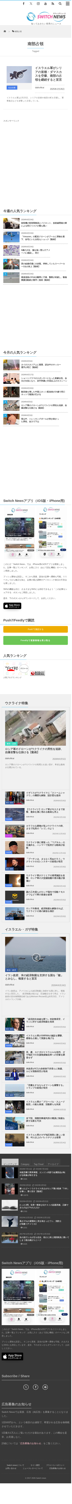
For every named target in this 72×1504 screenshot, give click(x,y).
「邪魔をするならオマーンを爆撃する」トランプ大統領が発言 (45, 1086)
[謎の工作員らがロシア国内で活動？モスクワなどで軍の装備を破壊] (14, 897)
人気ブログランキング (12, 677)
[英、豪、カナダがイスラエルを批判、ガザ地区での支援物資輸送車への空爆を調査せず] (14, 1057)
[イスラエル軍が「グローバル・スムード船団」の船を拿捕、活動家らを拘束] (14, 1106)
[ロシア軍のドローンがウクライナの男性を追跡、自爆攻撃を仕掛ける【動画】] (35, 731)
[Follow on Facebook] (35, 1387)
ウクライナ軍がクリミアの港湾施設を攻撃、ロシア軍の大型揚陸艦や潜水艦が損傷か (45, 878)
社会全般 (12, 88)
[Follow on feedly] (45, 1387)
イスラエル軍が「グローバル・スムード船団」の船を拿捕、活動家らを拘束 (45, 1103)
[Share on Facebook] (23, 3)
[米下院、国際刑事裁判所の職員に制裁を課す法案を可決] (14, 1123)
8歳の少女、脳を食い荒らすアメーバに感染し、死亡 (35, 251)
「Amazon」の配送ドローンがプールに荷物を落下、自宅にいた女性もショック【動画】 (43, 238)
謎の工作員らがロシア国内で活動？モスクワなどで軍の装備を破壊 (45, 893)
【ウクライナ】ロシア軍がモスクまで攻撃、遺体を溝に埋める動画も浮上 (45, 810)
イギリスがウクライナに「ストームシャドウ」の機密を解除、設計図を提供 (45, 794)
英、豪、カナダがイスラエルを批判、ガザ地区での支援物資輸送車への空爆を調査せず (45, 1055)
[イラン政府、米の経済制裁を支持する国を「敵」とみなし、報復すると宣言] (35, 957)
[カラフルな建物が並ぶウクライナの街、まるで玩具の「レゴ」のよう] (14, 831)
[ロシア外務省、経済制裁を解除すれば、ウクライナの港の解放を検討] (14, 913)
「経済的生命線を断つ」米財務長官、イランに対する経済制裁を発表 (45, 1020)
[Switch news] (46, 21)
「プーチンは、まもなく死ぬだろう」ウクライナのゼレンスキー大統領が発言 (45, 860)
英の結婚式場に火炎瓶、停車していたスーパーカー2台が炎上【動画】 (43, 265)
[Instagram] (38, 3)
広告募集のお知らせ (57, 1468)
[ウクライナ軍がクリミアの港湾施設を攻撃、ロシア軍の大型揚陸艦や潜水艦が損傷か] (14, 880)
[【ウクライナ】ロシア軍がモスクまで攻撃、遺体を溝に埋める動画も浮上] (14, 814)
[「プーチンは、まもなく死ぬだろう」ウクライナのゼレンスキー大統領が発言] (14, 864)
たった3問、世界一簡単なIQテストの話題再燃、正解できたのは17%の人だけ (44, 1206)
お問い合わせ (10, 1468)
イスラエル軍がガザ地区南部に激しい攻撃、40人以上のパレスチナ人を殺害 (45, 1136)
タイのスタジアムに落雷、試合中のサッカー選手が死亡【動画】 (41, 366)
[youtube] (45, 3)
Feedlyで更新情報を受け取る (35, 640)
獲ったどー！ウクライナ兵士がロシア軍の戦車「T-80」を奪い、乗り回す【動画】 (44, 1190)
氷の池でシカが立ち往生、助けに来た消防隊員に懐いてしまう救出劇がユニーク (44, 1238)
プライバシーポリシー (55, 1465)
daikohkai (39, 87)
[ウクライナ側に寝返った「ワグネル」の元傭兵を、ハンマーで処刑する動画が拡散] (14, 847)
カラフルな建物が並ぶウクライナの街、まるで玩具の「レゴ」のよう (45, 827)
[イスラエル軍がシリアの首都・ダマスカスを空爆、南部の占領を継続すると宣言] (19, 74)
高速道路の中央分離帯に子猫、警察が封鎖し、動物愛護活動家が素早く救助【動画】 (44, 278)
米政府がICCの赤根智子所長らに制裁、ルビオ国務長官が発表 (45, 1070)
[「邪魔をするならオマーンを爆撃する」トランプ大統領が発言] (14, 1090)
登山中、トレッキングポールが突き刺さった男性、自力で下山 (40, 420)
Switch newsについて (15, 1465)
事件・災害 (11, 744)
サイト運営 (35, 1465)
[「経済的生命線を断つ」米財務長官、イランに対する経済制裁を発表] (14, 1024)
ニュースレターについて (33, 1468)
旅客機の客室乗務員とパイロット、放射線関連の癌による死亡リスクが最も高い (44, 224)
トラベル (8, 835)
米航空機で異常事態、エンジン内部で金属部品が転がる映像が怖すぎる (42, 1173)
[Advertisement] (36, 165)
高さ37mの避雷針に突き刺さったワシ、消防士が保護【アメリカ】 (40, 1222)
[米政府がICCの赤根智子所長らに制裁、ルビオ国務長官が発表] (14, 1073)
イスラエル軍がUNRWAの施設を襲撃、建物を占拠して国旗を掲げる (45, 1037)
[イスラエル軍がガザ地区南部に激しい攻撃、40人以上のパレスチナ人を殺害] (14, 1140)
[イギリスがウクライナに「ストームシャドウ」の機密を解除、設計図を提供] (14, 798)
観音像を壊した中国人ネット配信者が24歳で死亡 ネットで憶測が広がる (44, 393)
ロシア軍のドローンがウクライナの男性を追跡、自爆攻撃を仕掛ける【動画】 (44, 406)
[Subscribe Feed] (53, 3)
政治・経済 (9, 802)
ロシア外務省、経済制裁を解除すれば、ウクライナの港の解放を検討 (45, 910)
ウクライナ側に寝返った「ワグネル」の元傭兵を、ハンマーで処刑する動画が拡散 (45, 845)
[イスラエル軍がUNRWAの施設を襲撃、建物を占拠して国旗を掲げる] (14, 1040)
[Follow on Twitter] (31, 3)
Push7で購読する (36, 629)
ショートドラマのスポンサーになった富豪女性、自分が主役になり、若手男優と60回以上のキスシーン (44, 379)
